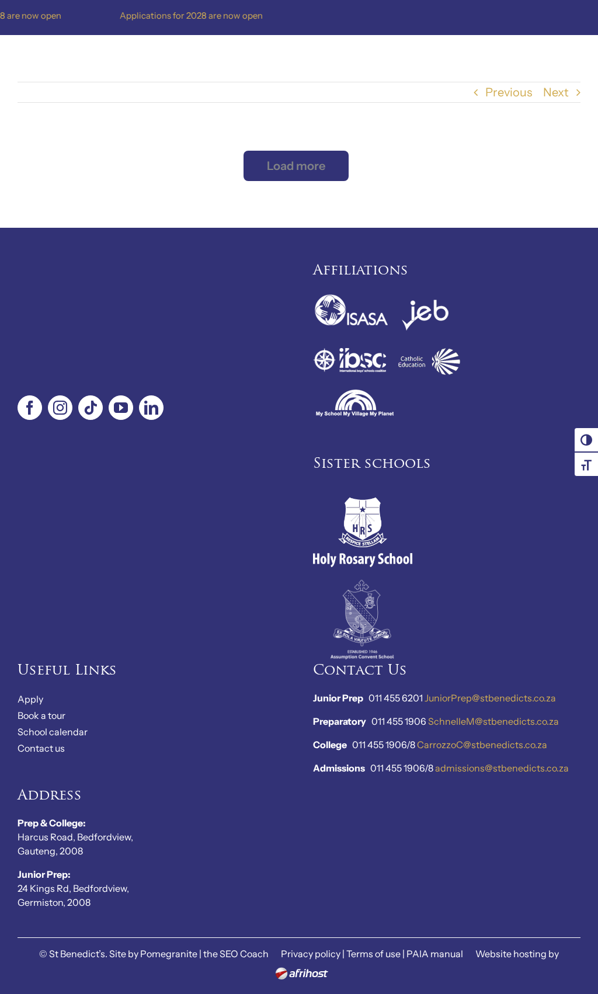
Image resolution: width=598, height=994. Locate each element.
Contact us (41, 748)
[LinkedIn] (151, 407)
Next (556, 92)
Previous (508, 92)
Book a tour (41, 715)
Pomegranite (168, 954)
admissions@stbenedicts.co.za (502, 768)
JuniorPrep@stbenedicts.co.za (490, 698)
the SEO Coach (236, 954)
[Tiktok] (90, 407)
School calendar (53, 732)
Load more (296, 166)
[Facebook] (30, 407)
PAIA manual (434, 954)
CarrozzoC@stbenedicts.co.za (482, 744)
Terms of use (373, 954)
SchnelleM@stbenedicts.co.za (493, 721)
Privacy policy (310, 954)
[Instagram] (60, 407)
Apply (30, 699)
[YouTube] (121, 407)
